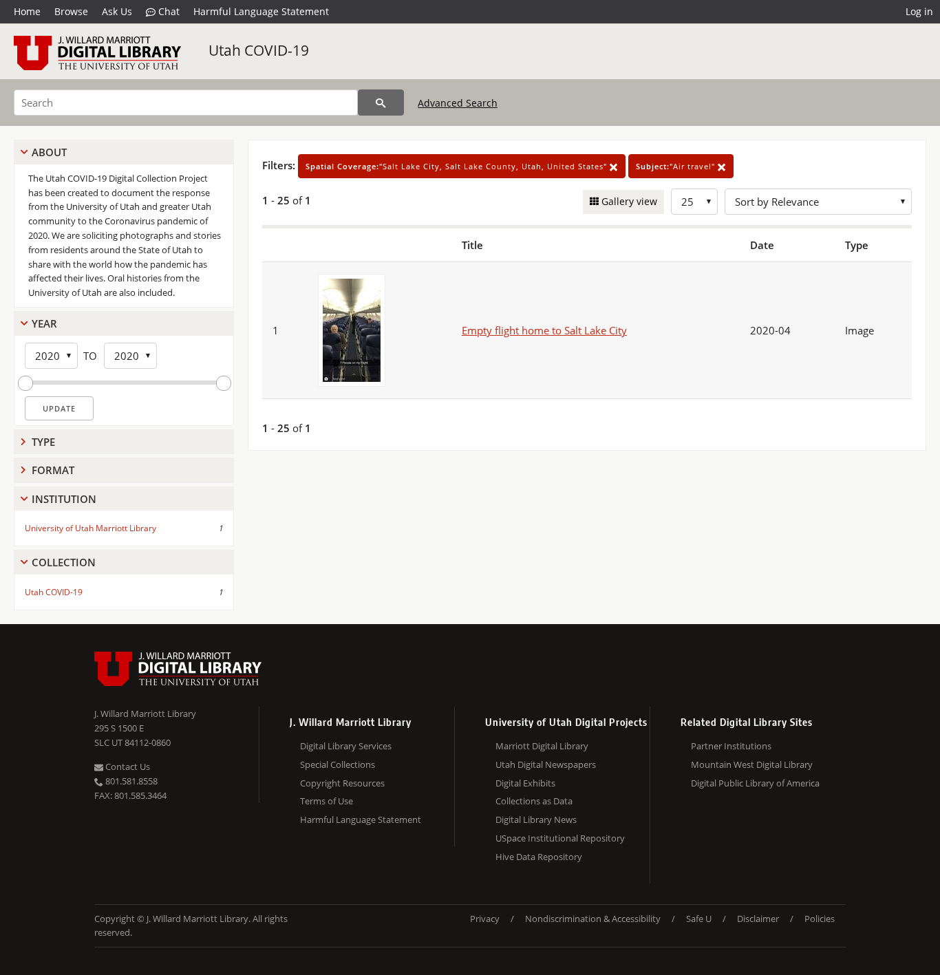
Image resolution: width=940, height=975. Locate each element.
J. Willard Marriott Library (145, 713)
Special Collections (337, 764)
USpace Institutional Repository (560, 838)
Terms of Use (326, 801)
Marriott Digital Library (541, 746)
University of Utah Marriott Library (90, 528)
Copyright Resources (342, 783)
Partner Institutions (731, 746)
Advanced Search (458, 102)
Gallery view (628, 201)
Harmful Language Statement (261, 11)
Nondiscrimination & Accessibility (593, 918)
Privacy (485, 918)
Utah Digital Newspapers (545, 764)
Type (43, 442)
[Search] (381, 102)
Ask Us (117, 11)
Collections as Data (534, 801)
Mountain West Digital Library (752, 764)
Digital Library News (536, 819)
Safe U (699, 918)
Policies (819, 918)
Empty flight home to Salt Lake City (544, 330)
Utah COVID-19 (259, 50)
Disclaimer (758, 918)
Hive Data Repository (538, 856)
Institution (64, 499)
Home (27, 11)
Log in (919, 11)
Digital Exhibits (525, 783)
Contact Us (126, 766)
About (49, 152)
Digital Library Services (346, 746)
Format (53, 470)
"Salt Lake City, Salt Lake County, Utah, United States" (458, 166)
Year (44, 323)
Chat (168, 11)
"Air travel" (677, 166)
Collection (64, 562)
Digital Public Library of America (755, 783)
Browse (71, 11)
